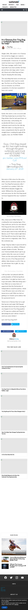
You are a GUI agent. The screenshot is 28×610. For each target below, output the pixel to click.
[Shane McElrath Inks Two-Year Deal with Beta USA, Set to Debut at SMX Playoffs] (14, 546)
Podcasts (5, 7)
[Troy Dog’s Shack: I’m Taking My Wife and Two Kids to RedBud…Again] (14, 380)
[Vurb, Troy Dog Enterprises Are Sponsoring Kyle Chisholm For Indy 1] (14, 357)
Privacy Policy (3, 590)
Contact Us (3, 587)
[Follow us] (24, 9)
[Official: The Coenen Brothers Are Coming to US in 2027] (5, 566)
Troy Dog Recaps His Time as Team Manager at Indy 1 (13, 411)
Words (22, 4)
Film (17, 4)
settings (16, 604)
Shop (2, 588)
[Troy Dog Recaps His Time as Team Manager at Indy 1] (14, 402)
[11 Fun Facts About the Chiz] (14, 445)
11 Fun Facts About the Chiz (8, 454)
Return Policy (3, 589)
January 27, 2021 (14, 169)
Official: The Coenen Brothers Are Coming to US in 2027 (18, 566)
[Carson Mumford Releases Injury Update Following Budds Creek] (5, 559)
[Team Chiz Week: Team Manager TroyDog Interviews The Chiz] (14, 423)
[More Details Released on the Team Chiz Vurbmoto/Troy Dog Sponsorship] (14, 466)
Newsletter (13, 7)
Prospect (11, 4)
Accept (4, 607)
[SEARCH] (26, 9)
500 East (4, 4)
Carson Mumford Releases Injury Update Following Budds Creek (18, 559)
